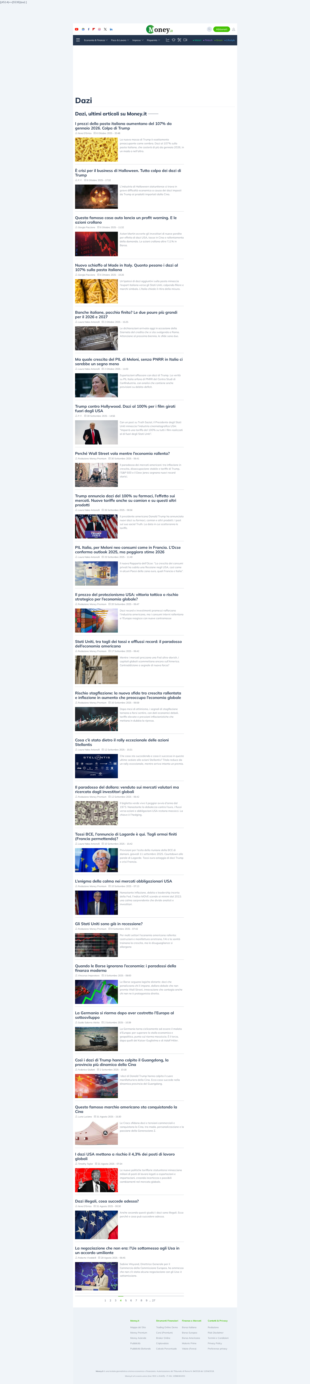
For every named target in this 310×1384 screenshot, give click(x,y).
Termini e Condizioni (218, 1338)
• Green (218, 40)
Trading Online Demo (167, 1327)
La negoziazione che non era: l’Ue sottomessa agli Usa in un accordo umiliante (127, 1250)
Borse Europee (189, 1332)
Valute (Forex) (189, 1348)
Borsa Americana (191, 1338)
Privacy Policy (215, 1343)
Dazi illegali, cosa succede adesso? (107, 1201)
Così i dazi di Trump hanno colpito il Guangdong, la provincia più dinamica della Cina (122, 1062)
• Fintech (207, 40)
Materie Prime (189, 1343)
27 (153, 1300)
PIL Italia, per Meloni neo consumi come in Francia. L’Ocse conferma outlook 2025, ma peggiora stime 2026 (128, 549)
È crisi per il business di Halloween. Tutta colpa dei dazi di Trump (128, 172)
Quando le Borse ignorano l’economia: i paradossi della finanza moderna (125, 968)
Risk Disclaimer (215, 1332)
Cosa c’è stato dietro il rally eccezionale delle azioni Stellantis (122, 742)
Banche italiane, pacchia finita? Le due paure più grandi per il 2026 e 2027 (126, 314)
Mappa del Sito (138, 1327)
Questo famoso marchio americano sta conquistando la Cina (126, 1109)
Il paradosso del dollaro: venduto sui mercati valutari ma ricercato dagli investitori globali (127, 789)
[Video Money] (185, 40)
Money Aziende (138, 1338)
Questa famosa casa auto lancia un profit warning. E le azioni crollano (126, 219)
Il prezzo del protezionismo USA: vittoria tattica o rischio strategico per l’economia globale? (126, 596)
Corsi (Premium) (164, 1332)
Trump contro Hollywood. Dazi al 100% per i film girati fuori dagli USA (125, 408)
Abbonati (221, 29)
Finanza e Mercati (191, 1320)
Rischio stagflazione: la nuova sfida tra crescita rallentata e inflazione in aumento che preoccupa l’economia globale (128, 695)
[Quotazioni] (168, 40)
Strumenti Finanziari (167, 1320)
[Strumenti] (179, 40)
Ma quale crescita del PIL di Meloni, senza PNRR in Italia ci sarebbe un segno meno (129, 361)
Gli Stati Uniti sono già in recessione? (109, 923)
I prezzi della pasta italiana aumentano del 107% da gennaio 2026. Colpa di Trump (123, 125)
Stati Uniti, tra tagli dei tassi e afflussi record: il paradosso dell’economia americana (128, 643)
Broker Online (163, 1338)
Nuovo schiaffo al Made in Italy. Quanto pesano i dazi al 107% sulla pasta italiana (126, 267)
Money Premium (138, 1332)
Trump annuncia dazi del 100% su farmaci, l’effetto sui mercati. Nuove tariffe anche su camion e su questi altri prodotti (125, 500)
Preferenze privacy (217, 1348)
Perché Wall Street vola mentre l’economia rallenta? (122, 453)
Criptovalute (162, 1343)
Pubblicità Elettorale (140, 1348)
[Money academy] (174, 40)
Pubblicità (135, 1343)
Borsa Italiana (189, 1327)
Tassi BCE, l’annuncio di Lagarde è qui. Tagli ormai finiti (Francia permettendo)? (126, 836)
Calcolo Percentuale (166, 1348)
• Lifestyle (229, 40)
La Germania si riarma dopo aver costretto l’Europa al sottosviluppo (124, 1015)
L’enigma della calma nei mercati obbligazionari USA (123, 881)
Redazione (213, 1327)
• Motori (197, 40)
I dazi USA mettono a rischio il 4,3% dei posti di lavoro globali (125, 1156)
